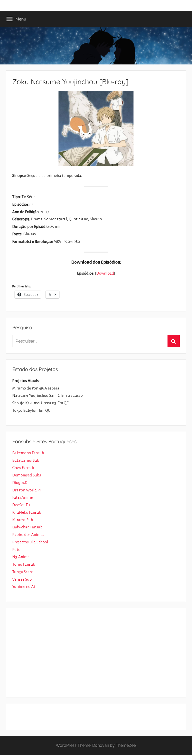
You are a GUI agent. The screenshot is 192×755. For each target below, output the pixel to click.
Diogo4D (20, 482)
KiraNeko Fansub (26, 512)
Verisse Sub (22, 579)
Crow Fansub (23, 467)
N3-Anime (21, 557)
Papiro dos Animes (28, 534)
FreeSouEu (21, 505)
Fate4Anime (22, 497)
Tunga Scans (23, 572)
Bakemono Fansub (28, 453)
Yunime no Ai (23, 586)
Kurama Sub (22, 520)
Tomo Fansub (23, 564)
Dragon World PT (27, 490)
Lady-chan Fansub (27, 527)
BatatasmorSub (25, 460)
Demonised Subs (26, 475)
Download (105, 273)
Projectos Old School (30, 542)
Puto (16, 549)
